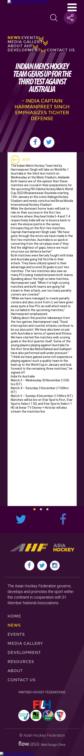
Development (24, 50)
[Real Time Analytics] (17, 754)
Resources (21, 661)
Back (26, 159)
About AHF (20, 46)
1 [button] (34, 509)
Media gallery (25, 42)
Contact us (61, 50)
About (15, 670)
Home (14, 616)
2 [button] (41, 509)
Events (29, 38)
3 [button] (47, 509)
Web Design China (52, 744)
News (14, 38)
